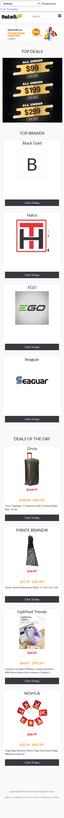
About (7, 797)
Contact (55, 797)
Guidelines (17, 797)
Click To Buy (32, 202)
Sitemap (45, 797)
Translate (11, 9)
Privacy (36, 797)
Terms (27, 797)
